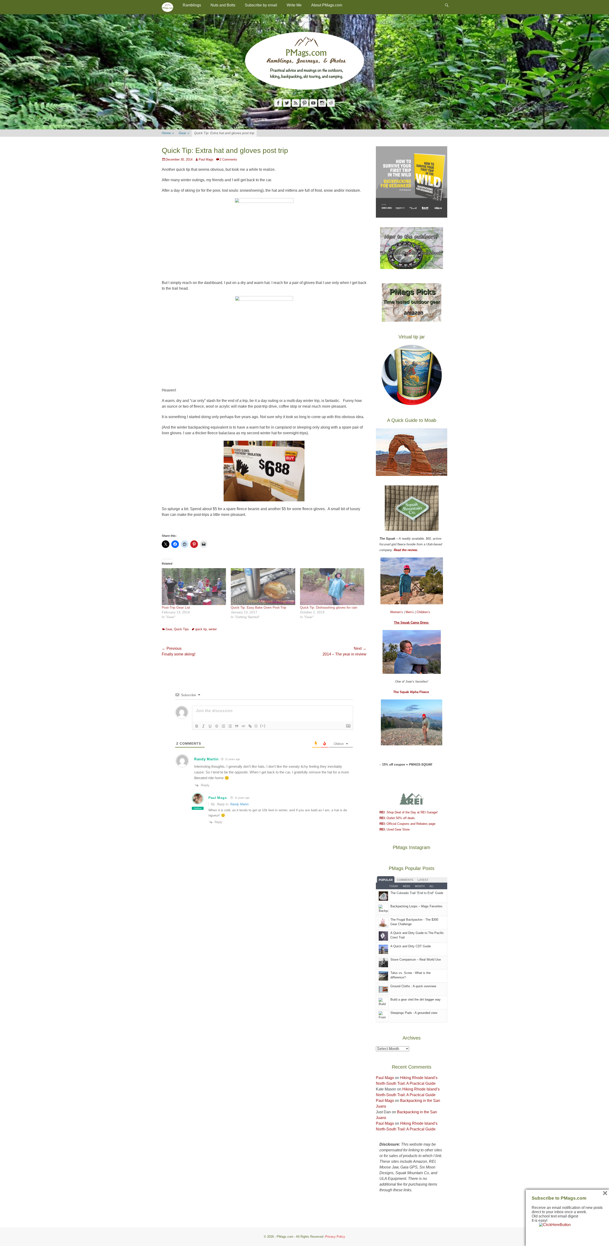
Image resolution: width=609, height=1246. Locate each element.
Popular (386, 880)
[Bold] (196, 726)
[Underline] (210, 726)
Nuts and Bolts (223, 5)
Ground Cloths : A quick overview (413, 986)
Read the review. (406, 550)
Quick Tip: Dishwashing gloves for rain (328, 607)
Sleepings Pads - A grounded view (413, 1013)
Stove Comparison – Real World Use (415, 959)
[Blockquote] (236, 726)
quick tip (201, 629)
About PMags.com (326, 5)
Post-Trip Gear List (176, 607)
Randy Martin (239, 804)
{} (256, 726)
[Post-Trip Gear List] (194, 586)
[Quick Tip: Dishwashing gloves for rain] (332, 586)
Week (406, 886)
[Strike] (216, 726)
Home (168, 133)
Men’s (410, 612)
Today (393, 886)
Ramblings (192, 5)
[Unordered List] (230, 726)
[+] (262, 726)
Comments (405, 880)
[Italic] (203, 726)
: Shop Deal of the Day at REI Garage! (408, 812)
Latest (422, 880)
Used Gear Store (394, 829)
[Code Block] (243, 726)
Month (420, 886)
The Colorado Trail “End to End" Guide (416, 893)
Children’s (423, 612)
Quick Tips (181, 629)
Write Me (294, 5)
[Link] (250, 726)
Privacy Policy (335, 1236)
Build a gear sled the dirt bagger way (415, 999)
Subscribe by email (261, 5)
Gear (184, 133)
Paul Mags (206, 159)
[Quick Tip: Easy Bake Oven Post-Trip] (263, 586)
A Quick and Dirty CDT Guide (410, 946)
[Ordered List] (223, 726)
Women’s (397, 612)
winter (213, 629)
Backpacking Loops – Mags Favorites (416, 906)
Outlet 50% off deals (397, 818)
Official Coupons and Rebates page (407, 824)
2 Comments (228, 159)
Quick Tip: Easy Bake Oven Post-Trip (258, 607)
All (431, 886)
